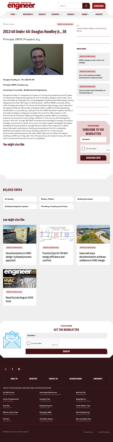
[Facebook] (12, 369)
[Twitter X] (5, 369)
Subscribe (99, 6)
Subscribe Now (93, 157)
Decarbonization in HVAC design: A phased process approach (18, 256)
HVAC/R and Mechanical (65, 24)
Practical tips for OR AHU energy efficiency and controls (55, 256)
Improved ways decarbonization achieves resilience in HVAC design (92, 256)
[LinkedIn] (19, 369)
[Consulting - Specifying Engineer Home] (21, 5)
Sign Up (66, 351)
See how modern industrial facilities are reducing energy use (92, 91)
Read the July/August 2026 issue (19, 299)
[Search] (86, 6)
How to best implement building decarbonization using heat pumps (91, 76)
